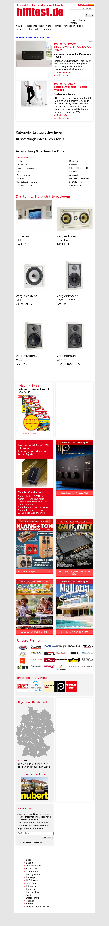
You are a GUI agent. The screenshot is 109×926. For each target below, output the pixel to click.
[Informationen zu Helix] (74, 654)
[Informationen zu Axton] (49, 647)
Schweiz (25, 760)
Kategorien (69, 25)
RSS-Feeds (32, 880)
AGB (28, 894)
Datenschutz (32, 897)
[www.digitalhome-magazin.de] (22, 694)
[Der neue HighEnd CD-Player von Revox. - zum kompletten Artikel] (35, 60)
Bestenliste (45, 25)
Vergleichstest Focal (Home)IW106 (67, 300)
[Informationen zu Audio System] (36, 647)
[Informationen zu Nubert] (74, 661)
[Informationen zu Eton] (36, 654)
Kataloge (30, 877)
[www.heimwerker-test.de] (48, 694)
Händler (81, 25)
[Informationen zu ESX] (23, 654)
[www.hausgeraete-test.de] (35, 694)
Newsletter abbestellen (31, 842)
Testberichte (30, 25)
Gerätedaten (32, 871)
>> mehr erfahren (27, 433)
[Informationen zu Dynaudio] (74, 647)
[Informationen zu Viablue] (61, 667)
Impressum (32, 889)
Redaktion (31, 868)
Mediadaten (32, 892)
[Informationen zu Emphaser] (87, 647)
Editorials (31, 886)
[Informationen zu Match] (36, 661)
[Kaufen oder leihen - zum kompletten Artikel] (35, 101)
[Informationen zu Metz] (49, 661)
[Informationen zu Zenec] (87, 667)
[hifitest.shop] (71, 694)
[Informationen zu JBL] (23, 661)
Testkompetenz (34, 865)
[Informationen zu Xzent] (74, 667)
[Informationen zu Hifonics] (87, 654)
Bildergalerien (33, 874)
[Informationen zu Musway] (61, 661)
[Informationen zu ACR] (23, 647)
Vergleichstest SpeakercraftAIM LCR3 (67, 240)
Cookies (30, 900)
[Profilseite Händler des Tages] (34, 799)
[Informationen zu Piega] (87, 661)
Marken (57, 25)
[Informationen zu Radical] (23, 667)
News (19, 25)
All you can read (43, 29)
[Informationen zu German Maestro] (49, 654)
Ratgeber (21, 29)
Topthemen (32, 883)
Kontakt (30, 903)
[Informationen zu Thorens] (49, 667)
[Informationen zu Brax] (61, 647)
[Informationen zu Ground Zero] (61, 654)
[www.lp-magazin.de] (60, 694)
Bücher (30, 862)
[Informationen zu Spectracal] (36, 667)
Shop (30, 29)
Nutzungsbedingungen (38, 906)
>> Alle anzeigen (62, 75)
